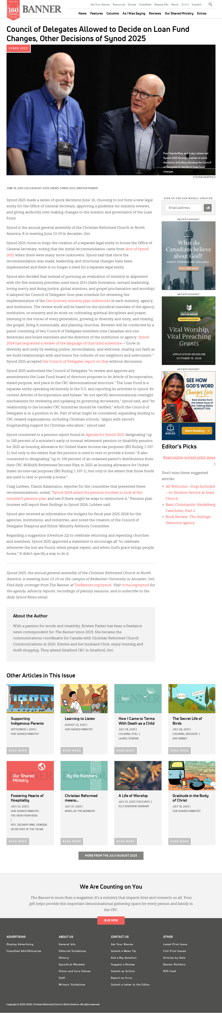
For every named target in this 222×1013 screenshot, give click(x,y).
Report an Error (122, 978)
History (64, 958)
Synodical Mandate (72, 964)
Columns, (125, 734)
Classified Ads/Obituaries (24, 951)
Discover (192, 734)
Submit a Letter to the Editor (130, 985)
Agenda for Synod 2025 (104, 435)
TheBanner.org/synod (92, 585)
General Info (67, 944)
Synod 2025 (18, 48)
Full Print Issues (174, 951)
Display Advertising (20, 944)
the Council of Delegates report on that (75, 362)
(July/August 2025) (36, 188)
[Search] (210, 4)
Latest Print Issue (175, 944)
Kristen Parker (87, 188)
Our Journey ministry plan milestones (78, 301)
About (174, 4)
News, (55, 188)
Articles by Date (174, 958)
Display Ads (161, 4)
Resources (119, 4)
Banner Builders (174, 964)
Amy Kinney (180, 738)
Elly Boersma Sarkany (134, 806)
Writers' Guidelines (72, 985)
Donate (132, 4)
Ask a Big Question (124, 958)
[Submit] (208, 208)
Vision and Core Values (75, 971)
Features (96, 13)
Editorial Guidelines (72, 951)
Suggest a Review (123, 964)
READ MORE (18, 751)
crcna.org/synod (135, 585)
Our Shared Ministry (179, 13)
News (82, 13)
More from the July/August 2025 (111, 855)
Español (196, 4)
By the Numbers (84, 811)
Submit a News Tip (123, 951)
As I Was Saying (133, 13)
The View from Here (24, 816)
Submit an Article (123, 971)
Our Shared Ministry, (25, 811)
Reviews (155, 13)
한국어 (185, 4)
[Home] (42, 7)
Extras (201, 13)
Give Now (111, 920)
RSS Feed (169, 971)
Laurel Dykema (129, 738)
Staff (62, 978)
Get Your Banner (100, 4)
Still (135, 734)
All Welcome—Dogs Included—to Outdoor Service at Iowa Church (190, 493)
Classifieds (145, 4)
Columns (112, 13)
